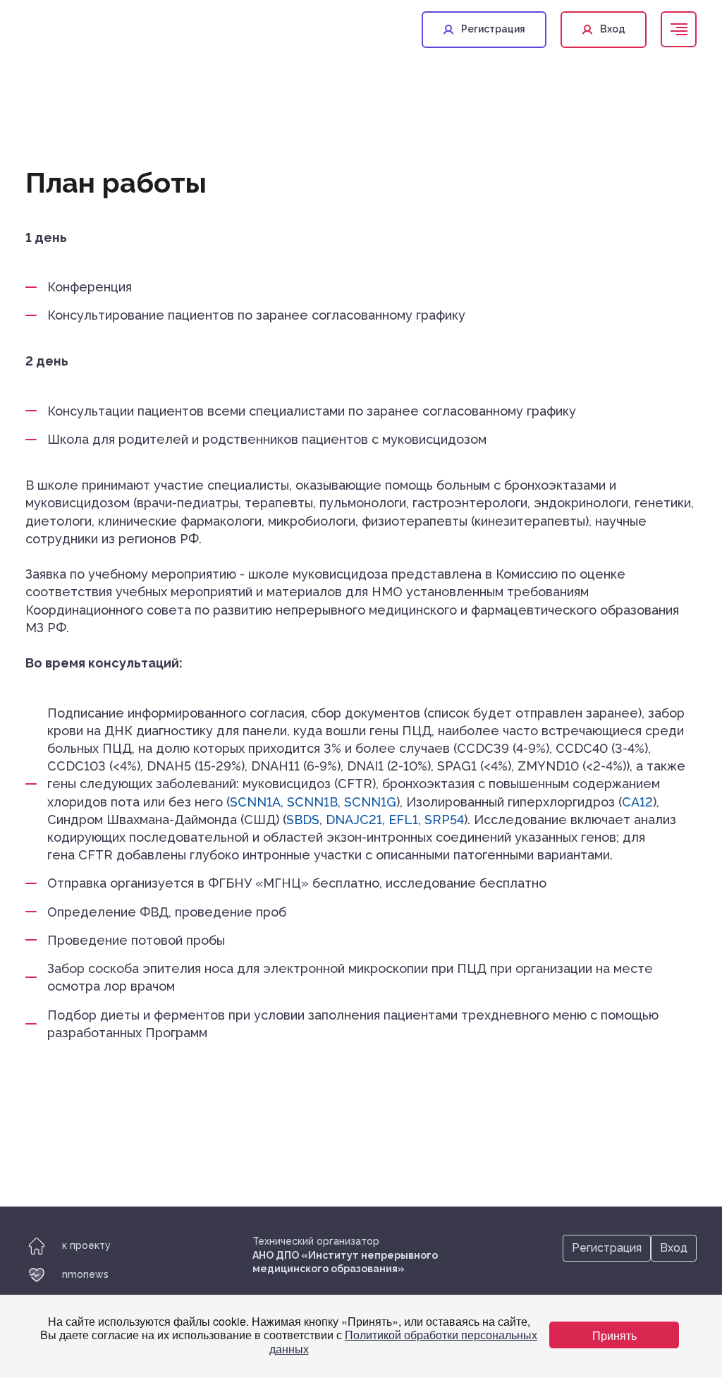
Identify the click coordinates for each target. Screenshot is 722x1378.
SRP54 (444, 819)
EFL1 (403, 819)
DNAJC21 (354, 819)
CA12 (637, 801)
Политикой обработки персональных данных (403, 1341)
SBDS (302, 819)
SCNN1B (312, 801)
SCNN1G (370, 801)
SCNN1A (255, 801)
